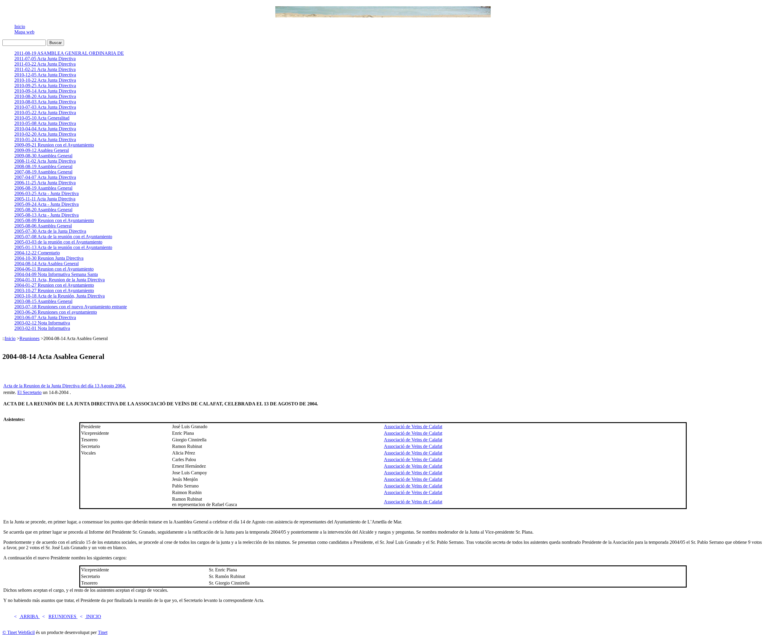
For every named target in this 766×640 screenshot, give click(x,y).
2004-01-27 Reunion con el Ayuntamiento (54, 285)
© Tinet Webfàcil (18, 632)
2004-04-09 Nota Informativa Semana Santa (56, 274)
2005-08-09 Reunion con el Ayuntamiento (54, 220)
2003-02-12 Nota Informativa (42, 322)
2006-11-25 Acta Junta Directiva (45, 182)
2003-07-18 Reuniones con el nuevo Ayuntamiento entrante (70, 306)
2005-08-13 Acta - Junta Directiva (46, 215)
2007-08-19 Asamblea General (43, 171)
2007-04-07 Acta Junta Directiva (45, 177)
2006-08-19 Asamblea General (43, 188)
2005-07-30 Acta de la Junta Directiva (50, 231)
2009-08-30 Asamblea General (43, 155)
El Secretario (29, 392)
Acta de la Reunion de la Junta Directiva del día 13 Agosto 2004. (64, 385)
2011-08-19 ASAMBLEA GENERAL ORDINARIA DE (69, 53)
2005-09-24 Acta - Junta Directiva (46, 204)
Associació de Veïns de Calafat (413, 426)
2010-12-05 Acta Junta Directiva (45, 74)
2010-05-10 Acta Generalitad (41, 117)
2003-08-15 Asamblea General (43, 301)
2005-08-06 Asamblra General (43, 225)
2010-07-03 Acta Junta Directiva (45, 107)
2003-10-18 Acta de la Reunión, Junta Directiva (59, 295)
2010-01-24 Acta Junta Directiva (45, 139)
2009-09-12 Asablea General (41, 150)
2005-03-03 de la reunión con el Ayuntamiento (58, 241)
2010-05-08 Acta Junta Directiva (45, 123)
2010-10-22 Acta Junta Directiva (45, 80)
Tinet (102, 632)
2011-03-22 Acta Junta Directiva (45, 64)
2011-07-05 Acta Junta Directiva (45, 58)
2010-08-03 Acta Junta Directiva (45, 101)
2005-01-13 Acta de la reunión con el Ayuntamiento (63, 247)
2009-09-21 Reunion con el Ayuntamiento (54, 144)
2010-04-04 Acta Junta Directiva (45, 128)
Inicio (19, 26)
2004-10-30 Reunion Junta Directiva (48, 258)
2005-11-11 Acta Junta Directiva (44, 198)
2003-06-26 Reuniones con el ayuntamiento (55, 312)
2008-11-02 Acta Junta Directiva (45, 161)
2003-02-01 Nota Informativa (42, 328)
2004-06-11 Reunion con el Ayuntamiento (54, 268)
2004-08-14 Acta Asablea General (46, 263)
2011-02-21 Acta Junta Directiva (45, 69)
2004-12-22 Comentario (37, 252)
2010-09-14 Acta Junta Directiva (45, 90)
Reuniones (29, 338)
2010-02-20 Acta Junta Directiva (45, 134)
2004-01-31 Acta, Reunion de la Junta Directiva (59, 279)
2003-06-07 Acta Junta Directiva (45, 317)
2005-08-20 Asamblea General (43, 209)
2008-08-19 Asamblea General (43, 166)
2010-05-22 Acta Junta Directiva (45, 112)
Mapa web (24, 31)
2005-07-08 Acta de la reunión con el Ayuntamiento (63, 236)
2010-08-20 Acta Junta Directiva (45, 96)
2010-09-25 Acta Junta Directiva (45, 85)
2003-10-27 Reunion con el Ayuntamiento (54, 290)
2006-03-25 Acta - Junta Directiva (46, 193)
